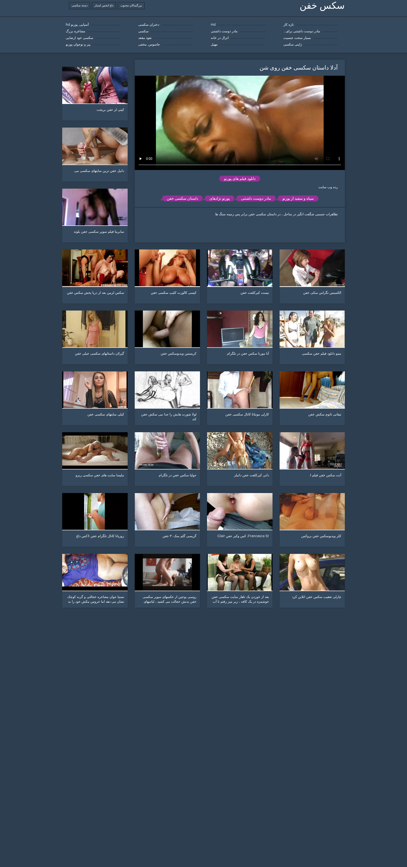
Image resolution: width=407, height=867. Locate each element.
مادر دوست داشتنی (256, 198)
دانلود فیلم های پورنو (240, 179)
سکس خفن (322, 5)
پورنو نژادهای (219, 198)
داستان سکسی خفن (182, 198)
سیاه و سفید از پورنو (298, 198)
